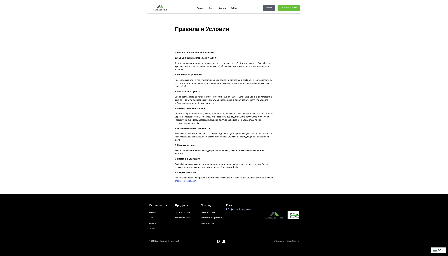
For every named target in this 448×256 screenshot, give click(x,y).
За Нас (234, 8)
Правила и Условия (208, 223)
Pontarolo (200, 8)
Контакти (222, 8)
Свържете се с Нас (208, 212)
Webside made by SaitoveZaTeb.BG (286, 241)
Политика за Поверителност (211, 218)
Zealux (211, 8)
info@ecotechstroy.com (186, 181)
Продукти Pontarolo (182, 212)
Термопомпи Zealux (182, 218)
